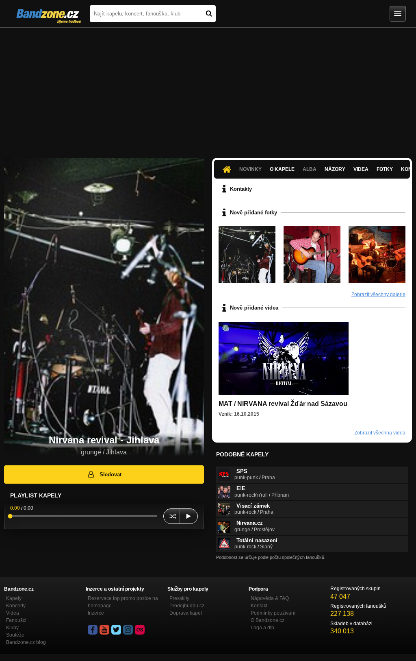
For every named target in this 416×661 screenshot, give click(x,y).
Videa (360, 169)
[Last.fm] (140, 630)
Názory (335, 169)
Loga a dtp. (263, 627)
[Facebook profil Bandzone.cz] (93, 630)
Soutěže (15, 635)
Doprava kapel (185, 613)
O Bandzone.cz (267, 620)
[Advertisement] (208, 89)
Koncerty (16, 606)
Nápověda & (270, 598)
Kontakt (259, 606)
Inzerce (96, 613)
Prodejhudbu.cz (186, 606)
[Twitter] (116, 630)
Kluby (12, 627)
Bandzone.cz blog (26, 642)
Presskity (179, 598)
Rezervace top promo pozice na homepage (123, 602)
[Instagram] (128, 630)
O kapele (282, 169)
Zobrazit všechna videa (379, 433)
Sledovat (110, 474)
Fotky (385, 169)
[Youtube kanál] (104, 630)
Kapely (14, 598)
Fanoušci (16, 620)
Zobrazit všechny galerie (378, 294)
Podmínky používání (273, 613)
